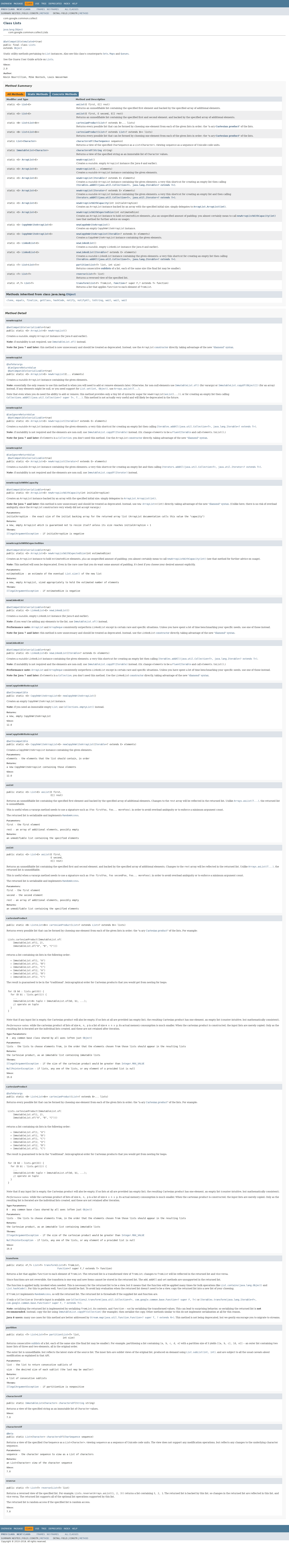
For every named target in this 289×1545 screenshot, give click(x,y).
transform (82, 283)
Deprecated (55, 4)
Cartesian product (227, 126)
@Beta (10, 1433)
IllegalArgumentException (23, 533)
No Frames (53, 9)
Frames (41, 9)
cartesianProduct (87, 122)
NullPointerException (20, 1068)
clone (10, 300)
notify (71, 300)
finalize (32, 300)
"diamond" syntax (223, 347)
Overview (6, 4)
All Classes (71, 9)
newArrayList (84, 159)
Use (37, 4)
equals (20, 300)
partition (82, 264)
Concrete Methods (64, 94)
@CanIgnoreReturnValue (22, 367)
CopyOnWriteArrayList (35, 224)
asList (80, 104)
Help (74, 4)
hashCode (58, 300)
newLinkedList (85, 243)
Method (44, 13)
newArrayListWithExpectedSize (95, 212)
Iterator (99, 190)
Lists (32, 45)
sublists (106, 268)
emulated (28, 41)
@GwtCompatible (12, 41)
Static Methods (38, 94)
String (98, 150)
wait (108, 300)
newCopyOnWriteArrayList (91, 224)
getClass (45, 300)
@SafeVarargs (15, 364)
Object (18, 48)
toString (97, 300)
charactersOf (84, 141)
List (24, 104)
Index (67, 4)
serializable (35, 327)
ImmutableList (25, 150)
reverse (81, 274)
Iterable (99, 178)
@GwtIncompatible (17, 692)
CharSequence (102, 141)
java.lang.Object (13, 29)
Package (18, 4)
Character (29, 141)
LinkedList (28, 243)
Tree (43, 4)
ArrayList (28, 159)
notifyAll (83, 300)
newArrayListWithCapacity (92, 203)
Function (119, 283)
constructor (161, 347)
